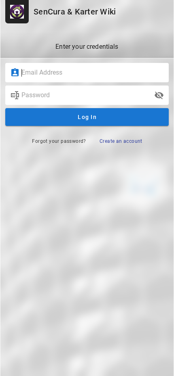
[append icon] (159, 95)
